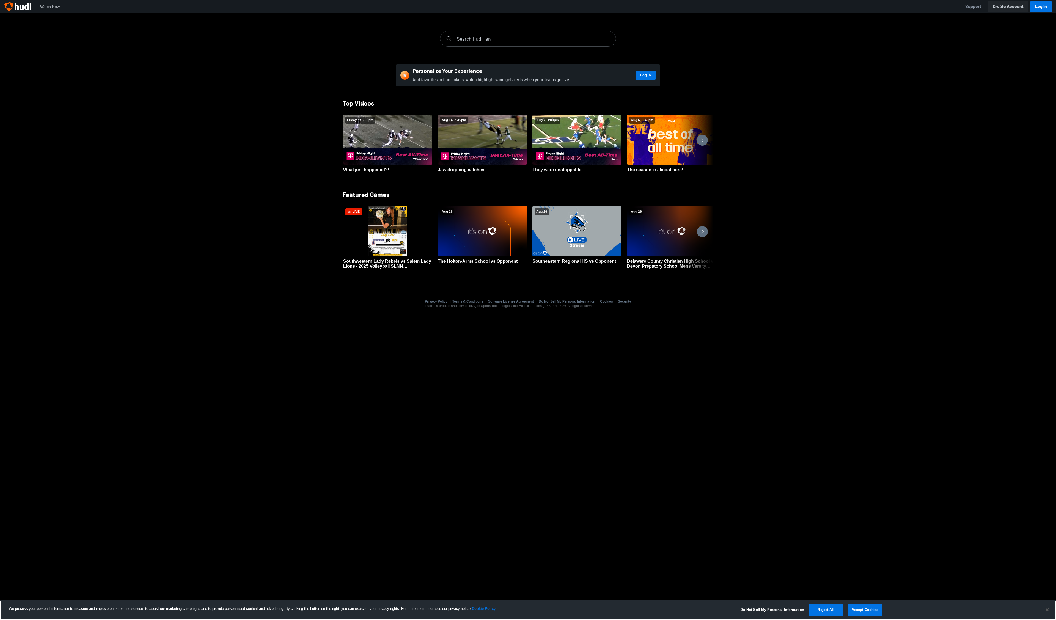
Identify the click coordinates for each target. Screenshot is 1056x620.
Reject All (826, 610)
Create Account (1008, 6)
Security (624, 301)
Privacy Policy (436, 301)
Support (973, 6)
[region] (528, 610)
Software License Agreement (511, 301)
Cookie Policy (484, 609)
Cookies (606, 301)
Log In (1041, 6)
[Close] (1047, 610)
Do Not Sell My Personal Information (567, 301)
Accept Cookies (865, 610)
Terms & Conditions (467, 301)
